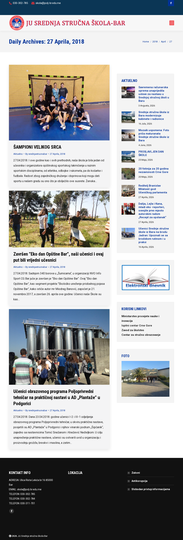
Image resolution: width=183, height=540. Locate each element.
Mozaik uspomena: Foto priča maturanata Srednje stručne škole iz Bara (154, 135)
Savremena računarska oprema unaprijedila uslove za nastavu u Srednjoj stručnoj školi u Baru (154, 94)
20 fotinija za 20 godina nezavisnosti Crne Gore (154, 170)
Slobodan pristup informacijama (151, 489)
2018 (154, 41)
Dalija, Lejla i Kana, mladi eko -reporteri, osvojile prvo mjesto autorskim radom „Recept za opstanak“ (152, 210)
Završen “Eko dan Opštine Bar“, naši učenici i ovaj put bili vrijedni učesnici (58, 257)
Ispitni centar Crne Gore (137, 325)
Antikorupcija (139, 481)
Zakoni (136, 472)
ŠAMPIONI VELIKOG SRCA (37, 147)
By (36, 154)
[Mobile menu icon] (171, 23)
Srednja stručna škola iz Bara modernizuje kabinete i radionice (154, 116)
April (163, 41)
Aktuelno (18, 154)
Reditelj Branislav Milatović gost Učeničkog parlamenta (153, 189)
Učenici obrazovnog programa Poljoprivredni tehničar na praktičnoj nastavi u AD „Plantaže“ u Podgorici (56, 397)
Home (146, 41)
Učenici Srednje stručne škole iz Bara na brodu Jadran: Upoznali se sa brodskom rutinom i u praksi (154, 235)
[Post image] (128, 93)
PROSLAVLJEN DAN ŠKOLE (151, 153)
